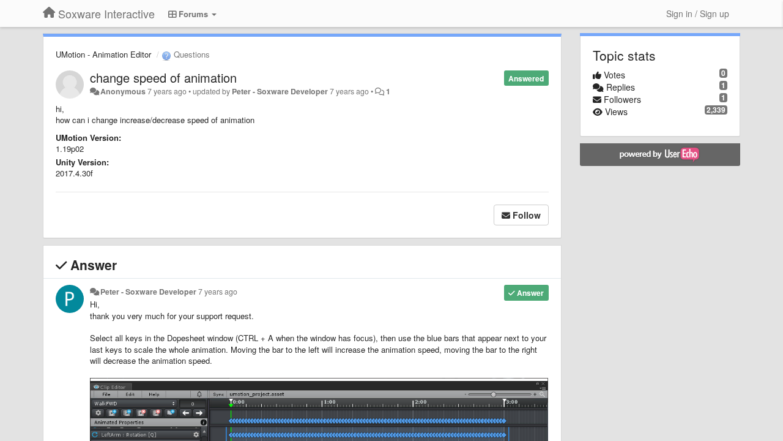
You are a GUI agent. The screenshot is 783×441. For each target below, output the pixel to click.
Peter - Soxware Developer (280, 91)
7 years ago (217, 291)
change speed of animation (163, 77)
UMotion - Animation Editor (103, 54)
